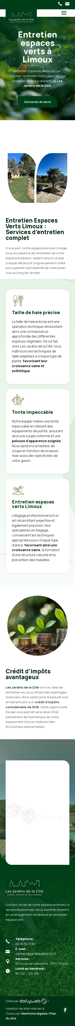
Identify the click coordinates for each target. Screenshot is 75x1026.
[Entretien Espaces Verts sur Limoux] (51, 203)
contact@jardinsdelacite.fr (35, 953)
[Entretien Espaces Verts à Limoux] (23, 203)
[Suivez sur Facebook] (65, 1010)
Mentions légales (34, 1013)
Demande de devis (37, 102)
